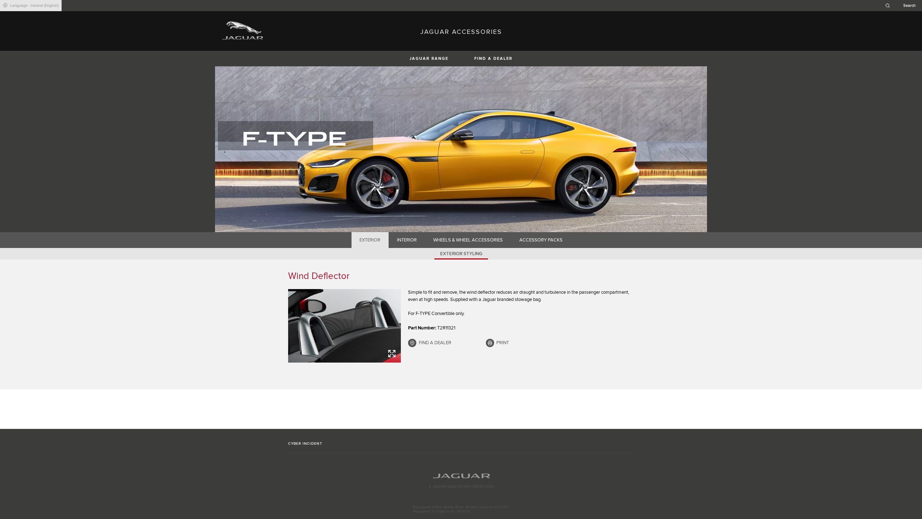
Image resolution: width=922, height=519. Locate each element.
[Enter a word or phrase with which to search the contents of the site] (902, 5)
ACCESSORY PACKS (541, 240)
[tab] (370, 240)
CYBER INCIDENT (305, 444)
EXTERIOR (369, 240)
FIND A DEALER (493, 58)
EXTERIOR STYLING (461, 254)
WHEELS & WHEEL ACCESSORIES (468, 240)
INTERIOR (407, 240)
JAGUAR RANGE (428, 58)
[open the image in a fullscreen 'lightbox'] (344, 326)
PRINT (502, 343)
